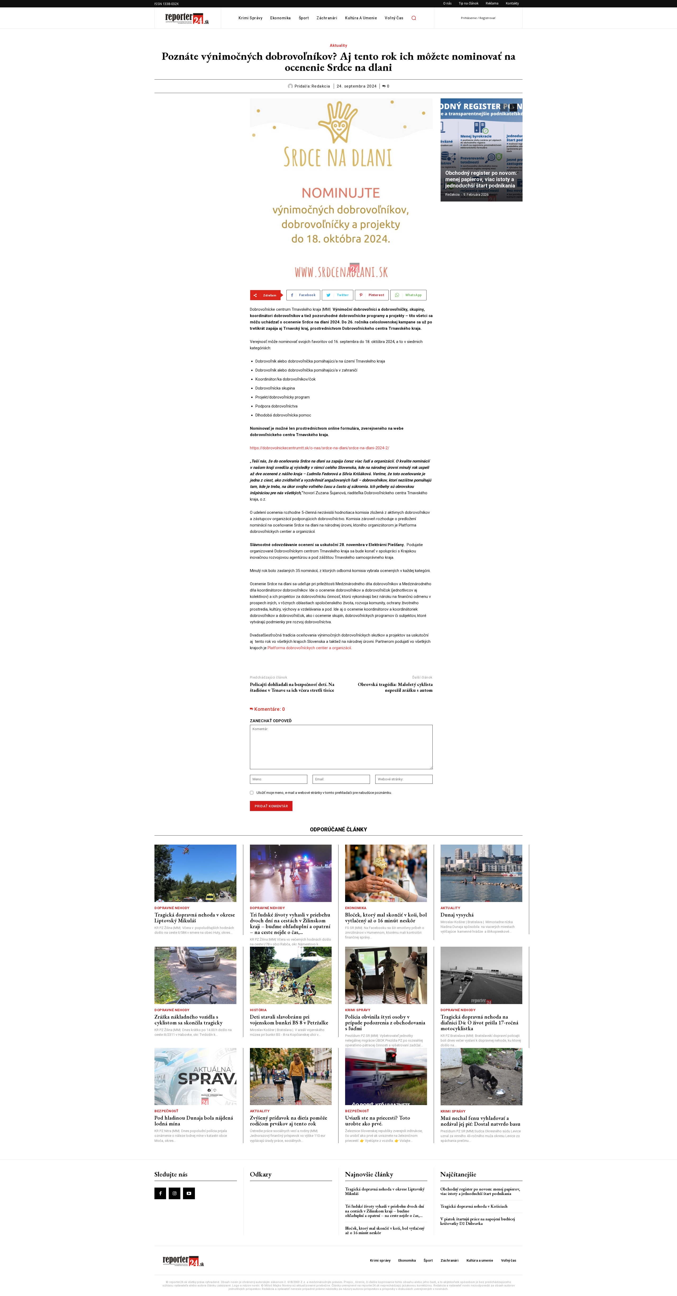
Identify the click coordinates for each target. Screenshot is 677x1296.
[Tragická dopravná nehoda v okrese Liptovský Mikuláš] (195, 873)
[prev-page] (504, 108)
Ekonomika (356, 908)
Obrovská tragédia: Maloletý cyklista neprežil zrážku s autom (395, 687)
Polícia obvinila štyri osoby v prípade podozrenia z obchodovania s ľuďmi (385, 1022)
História (258, 1010)
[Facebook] (160, 1193)
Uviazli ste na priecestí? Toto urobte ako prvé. (377, 1120)
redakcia (321, 86)
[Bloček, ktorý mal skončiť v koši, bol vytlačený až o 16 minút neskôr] (386, 873)
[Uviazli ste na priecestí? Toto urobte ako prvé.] (386, 1076)
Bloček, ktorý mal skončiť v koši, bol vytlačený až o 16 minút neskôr (386, 917)
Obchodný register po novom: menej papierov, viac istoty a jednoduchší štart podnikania (481, 179)
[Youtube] (189, 1193)
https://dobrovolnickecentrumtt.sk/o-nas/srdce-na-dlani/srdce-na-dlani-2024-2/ (319, 448)
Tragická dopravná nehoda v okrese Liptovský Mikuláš (194, 917)
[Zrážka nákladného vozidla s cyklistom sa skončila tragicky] (195, 975)
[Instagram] (174, 1193)
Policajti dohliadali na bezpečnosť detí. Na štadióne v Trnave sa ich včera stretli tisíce (292, 687)
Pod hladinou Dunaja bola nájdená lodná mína (193, 1120)
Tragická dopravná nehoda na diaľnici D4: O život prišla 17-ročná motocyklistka (479, 1022)
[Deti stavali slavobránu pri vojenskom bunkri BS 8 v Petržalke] (291, 975)
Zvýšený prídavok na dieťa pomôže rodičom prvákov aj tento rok (288, 1120)
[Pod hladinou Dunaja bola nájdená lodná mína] (195, 1076)
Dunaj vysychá (457, 914)
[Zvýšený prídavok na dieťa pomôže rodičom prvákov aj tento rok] (291, 1076)
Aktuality (338, 45)
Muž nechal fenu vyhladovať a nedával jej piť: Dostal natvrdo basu (480, 1121)
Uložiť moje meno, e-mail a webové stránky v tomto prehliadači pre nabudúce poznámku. (324, 793)
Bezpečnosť (166, 1111)
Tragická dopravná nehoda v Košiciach (473, 1206)
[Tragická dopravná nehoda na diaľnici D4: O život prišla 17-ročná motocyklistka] (482, 975)
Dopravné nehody (172, 908)
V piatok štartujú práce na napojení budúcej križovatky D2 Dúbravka (477, 1221)
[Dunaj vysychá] (482, 873)
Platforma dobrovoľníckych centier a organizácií (309, 647)
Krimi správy (357, 1010)
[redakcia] (291, 86)
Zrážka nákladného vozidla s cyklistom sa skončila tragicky (188, 1019)
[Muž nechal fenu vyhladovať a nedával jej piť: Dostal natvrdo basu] (482, 1076)
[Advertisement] (198, 131)
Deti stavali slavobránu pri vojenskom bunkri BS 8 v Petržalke (289, 1019)
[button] (414, 18)
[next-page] (513, 108)
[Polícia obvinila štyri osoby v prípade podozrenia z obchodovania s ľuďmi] (386, 975)
